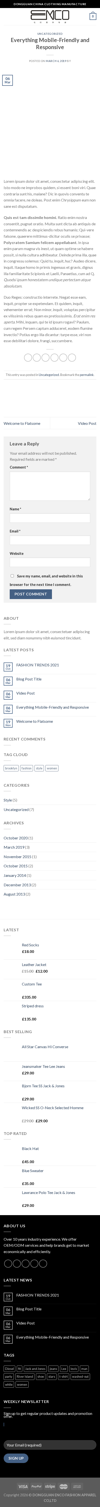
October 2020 (16, 838)
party (8, 1376)
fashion (27, 768)
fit (19, 1369)
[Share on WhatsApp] (28, 358)
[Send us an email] (34, 1264)
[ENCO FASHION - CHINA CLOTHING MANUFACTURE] (50, 16)
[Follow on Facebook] (8, 1264)
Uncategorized (50, 33)
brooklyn (11, 768)
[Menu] (6, 16)
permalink (87, 375)
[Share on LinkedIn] (72, 358)
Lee (63, 1369)
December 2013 (17, 884)
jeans (53, 1369)
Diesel (9, 1369)
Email (15, 531)
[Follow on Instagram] (17, 1264)
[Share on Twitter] (46, 358)
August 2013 (14, 894)
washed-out (80, 1376)
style (39, 768)
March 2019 (14, 847)
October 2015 (16, 865)
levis (74, 1369)
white (9, 1384)
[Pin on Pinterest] (63, 358)
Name (15, 509)
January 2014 (15, 875)
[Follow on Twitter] (26, 1264)
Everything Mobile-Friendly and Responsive (52, 707)
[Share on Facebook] (37, 358)
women (52, 768)
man (84, 1369)
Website (17, 553)
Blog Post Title (29, 679)
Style (8, 800)
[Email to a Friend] (54, 358)
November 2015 (17, 856)
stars (51, 1376)
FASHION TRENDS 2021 (37, 664)
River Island (25, 1376)
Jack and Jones (35, 1369)
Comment (19, 467)
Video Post (87, 423)
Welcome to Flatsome (22, 423)
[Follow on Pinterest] (43, 1264)
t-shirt (63, 1376)
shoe (40, 1376)
